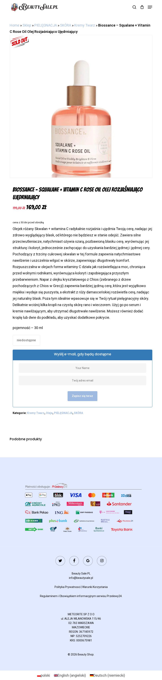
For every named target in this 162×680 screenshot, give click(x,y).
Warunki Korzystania (95, 587)
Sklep (27, 25)
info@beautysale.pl (81, 577)
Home (14, 25)
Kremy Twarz (84, 25)
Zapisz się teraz (82, 396)
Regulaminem (48, 596)
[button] (150, 7)
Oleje (49, 413)
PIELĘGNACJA (45, 25)
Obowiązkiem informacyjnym (77, 596)
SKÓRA (65, 25)
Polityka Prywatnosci (67, 587)
